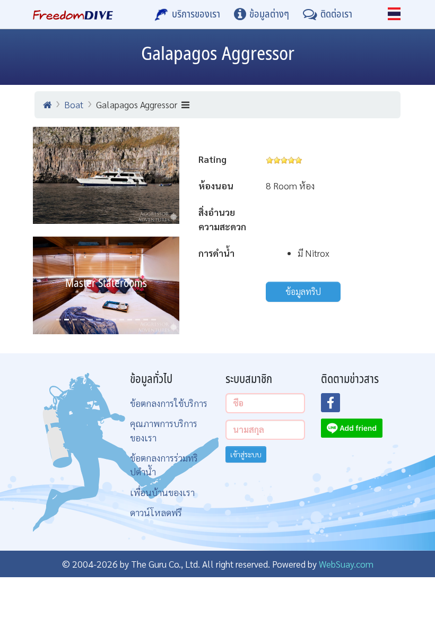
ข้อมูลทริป (303, 291)
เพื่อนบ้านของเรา (162, 492)
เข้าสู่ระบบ (246, 454)
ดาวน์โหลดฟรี (156, 512)
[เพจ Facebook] (337, 406)
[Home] (47, 104)
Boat (73, 104)
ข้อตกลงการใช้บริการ (168, 403)
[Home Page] (73, 14)
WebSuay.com (346, 564)
